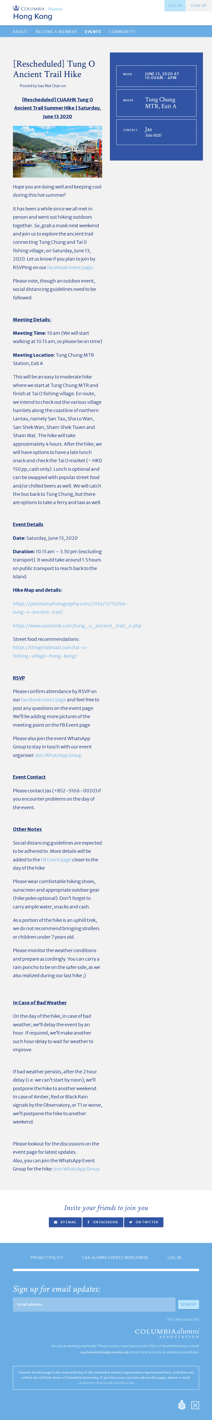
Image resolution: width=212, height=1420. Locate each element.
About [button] (20, 31)
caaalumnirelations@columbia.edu (104, 1352)
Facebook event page (70, 267)
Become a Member (56, 31)
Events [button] (93, 31)
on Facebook (105, 1222)
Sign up (199, 5)
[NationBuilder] (184, 1404)
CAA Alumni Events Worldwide (115, 1257)
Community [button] (122, 31)
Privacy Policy (47, 1257)
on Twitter (146, 1222)
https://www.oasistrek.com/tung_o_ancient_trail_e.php (77, 626)
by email (68, 1222)
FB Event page (56, 860)
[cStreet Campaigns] (195, 1404)
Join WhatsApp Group (59, 755)
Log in (175, 5)
